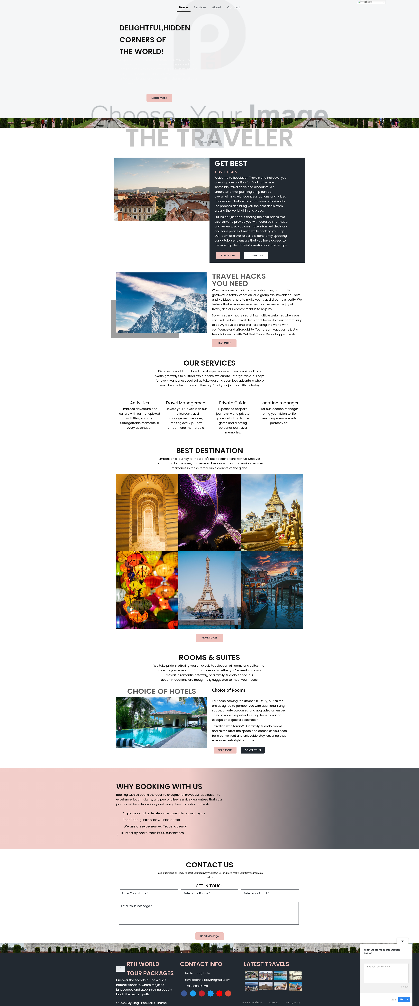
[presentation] (119, 728)
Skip (394, 999)
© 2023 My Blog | (128, 1003)
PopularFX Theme (154, 1003)
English (368, 1)
